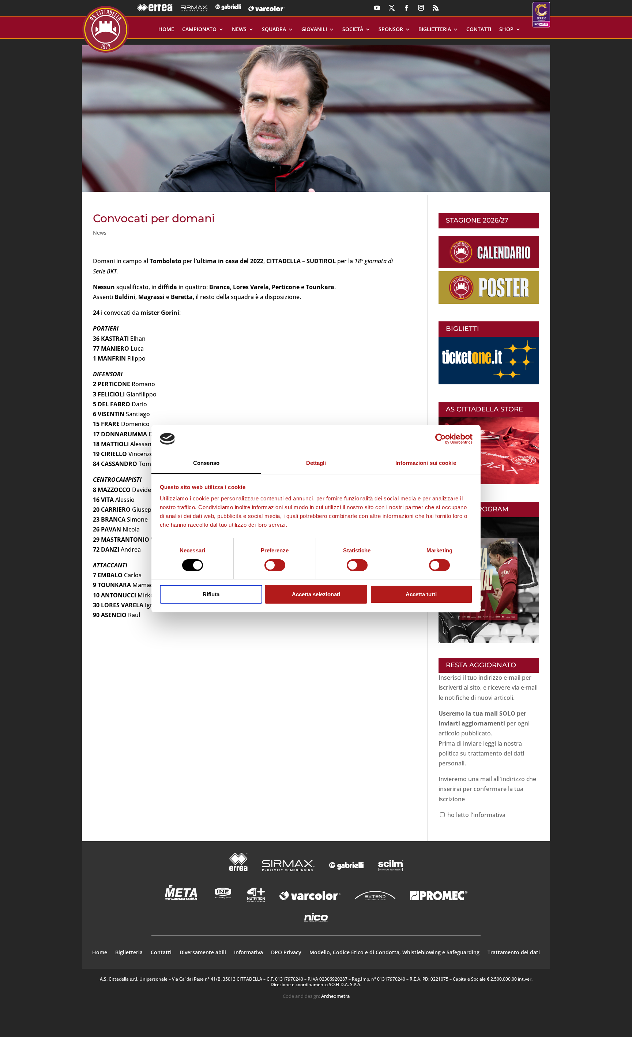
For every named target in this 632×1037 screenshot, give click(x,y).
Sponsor (391, 30)
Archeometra (335, 996)
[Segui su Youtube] (377, 8)
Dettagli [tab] (316, 463)
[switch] (274, 565)
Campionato (199, 30)
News (239, 30)
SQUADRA (274, 30)
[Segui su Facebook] (406, 8)
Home (166, 30)
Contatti (478, 30)
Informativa (248, 953)
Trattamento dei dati (514, 953)
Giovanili (314, 30)
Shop (506, 30)
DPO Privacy (286, 953)
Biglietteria (434, 30)
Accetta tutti (421, 594)
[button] (316, 115)
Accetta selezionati (316, 594)
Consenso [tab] (206, 463)
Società (352, 30)
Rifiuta (211, 594)
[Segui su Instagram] (421, 8)
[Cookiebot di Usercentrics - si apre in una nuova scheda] (441, 438)
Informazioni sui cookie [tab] (425, 463)
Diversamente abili (203, 953)
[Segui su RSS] (435, 8)
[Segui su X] (392, 8)
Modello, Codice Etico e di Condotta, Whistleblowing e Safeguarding (394, 953)
